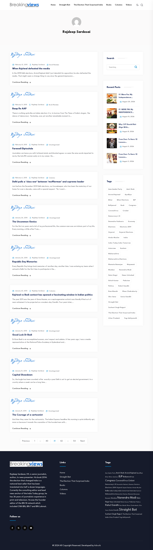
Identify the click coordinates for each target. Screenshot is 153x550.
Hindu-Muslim (113, 237)
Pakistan (126, 280)
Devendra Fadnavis (116, 221)
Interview (112, 248)
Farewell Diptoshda (22, 149)
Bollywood (112, 205)
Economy (131, 221)
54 (74, 441)
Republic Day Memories (24, 262)
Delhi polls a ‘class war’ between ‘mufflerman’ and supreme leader (48, 182)
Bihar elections (123, 200)
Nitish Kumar (113, 280)
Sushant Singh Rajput (117, 307)
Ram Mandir (113, 291)
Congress (132, 205)
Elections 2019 (125, 227)
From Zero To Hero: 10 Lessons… (128, 141)
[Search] (137, 65)
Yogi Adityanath (130, 318)
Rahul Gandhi (123, 286)
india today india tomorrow (119, 243)
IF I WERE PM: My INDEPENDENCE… (126, 111)
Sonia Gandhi (125, 297)
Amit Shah (130, 189)
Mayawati (131, 264)
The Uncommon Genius (24, 222)
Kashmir (123, 248)
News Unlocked (128, 275)
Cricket (125, 211)
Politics (111, 286)
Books (108, 5)
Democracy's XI (114, 216)
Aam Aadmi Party (115, 189)
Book (122, 205)
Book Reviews (54, 65)
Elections (111, 227)
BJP (134, 200)
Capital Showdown (22, 375)
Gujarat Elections (126, 232)
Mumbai (111, 270)
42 (61, 441)
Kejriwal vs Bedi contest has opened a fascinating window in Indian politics (52, 295)
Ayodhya (128, 194)
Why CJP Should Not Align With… (127, 126)
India (126, 237)
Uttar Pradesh (114, 318)
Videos (129, 5)
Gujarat (111, 232)
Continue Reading (20, 82)
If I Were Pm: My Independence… (126, 96)
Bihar (110, 200)
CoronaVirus (113, 211)
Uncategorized (54, 145)
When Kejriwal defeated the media (31, 69)
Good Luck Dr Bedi (22, 335)
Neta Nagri (112, 275)
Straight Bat (64, 5)
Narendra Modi (125, 270)
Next (82, 441)
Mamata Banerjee (115, 264)
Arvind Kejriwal (114, 194)
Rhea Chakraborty (129, 291)
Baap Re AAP (19, 109)
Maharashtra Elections (117, 259)
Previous (26, 441)
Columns (118, 5)
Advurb (97, 546)
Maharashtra (113, 254)
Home (53, 5)
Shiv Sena (112, 297)
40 (47, 441)
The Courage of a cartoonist (27, 415)
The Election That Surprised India (88, 5)
